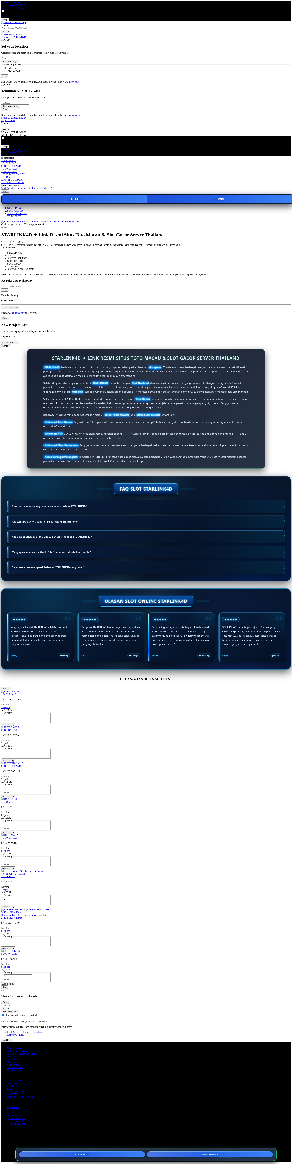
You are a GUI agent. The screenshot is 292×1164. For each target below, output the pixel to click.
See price (5, 707)
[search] (15, 28)
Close (4, 191)
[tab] (2, 990)
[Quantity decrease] (8, 720)
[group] (3, 1015)
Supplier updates (15, 1067)
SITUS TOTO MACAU (13, 174)
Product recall (14, 1056)
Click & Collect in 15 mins (14, 188)
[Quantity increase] (5, 720)
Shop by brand (14, 1064)
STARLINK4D (8, 160)
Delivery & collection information (23, 1051)
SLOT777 (12, 1094)
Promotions (12, 1059)
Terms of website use (17, 1124)
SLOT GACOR (9, 171)
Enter (4, 290)
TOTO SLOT (8, 177)
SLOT (10, 1089)
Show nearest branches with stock (21, 1015)
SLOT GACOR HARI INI (20, 1097)
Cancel (5, 346)
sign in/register (17, 313)
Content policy (14, 1107)
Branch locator (14, 1048)
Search (4, 25)
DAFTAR (75, 199)
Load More (7, 1040)
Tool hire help (14, 1070)
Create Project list (10, 343)
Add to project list (10, 307)
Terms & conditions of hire (20, 1121)
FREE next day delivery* (40, 188)
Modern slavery (14, 1113)
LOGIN (219, 199)
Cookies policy (14, 1110)
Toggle (5, 19)
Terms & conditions (16, 1118)
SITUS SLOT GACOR (12, 182)
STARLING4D (8, 163)
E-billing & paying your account (22, 1053)
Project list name (9, 336)
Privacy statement (15, 1115)
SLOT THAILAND (11, 166)
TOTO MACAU (9, 168)
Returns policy (14, 1062)
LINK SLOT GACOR (12, 179)
